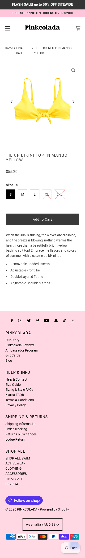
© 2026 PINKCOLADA (21, 509)
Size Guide (13, 384)
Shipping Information (20, 424)
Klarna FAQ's (14, 395)
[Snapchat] (56, 320)
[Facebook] (12, 320)
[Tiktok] (64, 320)
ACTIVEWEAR (15, 463)
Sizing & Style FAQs (19, 389)
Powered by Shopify (54, 509)
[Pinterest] (37, 320)
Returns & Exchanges (21, 434)
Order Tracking (16, 429)
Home (9, 48)
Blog (8, 360)
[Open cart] (78, 28)
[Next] (73, 102)
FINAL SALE (14, 479)
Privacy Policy (15, 405)
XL (47, 194)
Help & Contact (16, 379)
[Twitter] (29, 320)
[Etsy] (72, 320)
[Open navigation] (7, 28)
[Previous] (12, 102)
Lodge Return (15, 439)
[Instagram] (19, 320)
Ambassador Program (21, 350)
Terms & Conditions (19, 400)
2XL (60, 194)
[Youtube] (46, 320)
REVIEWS (12, 484)
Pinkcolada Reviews (19, 345)
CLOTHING (13, 468)
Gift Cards (12, 355)
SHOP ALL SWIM (17, 458)
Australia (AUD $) (41, 524)
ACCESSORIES (16, 474)
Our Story (12, 340)
